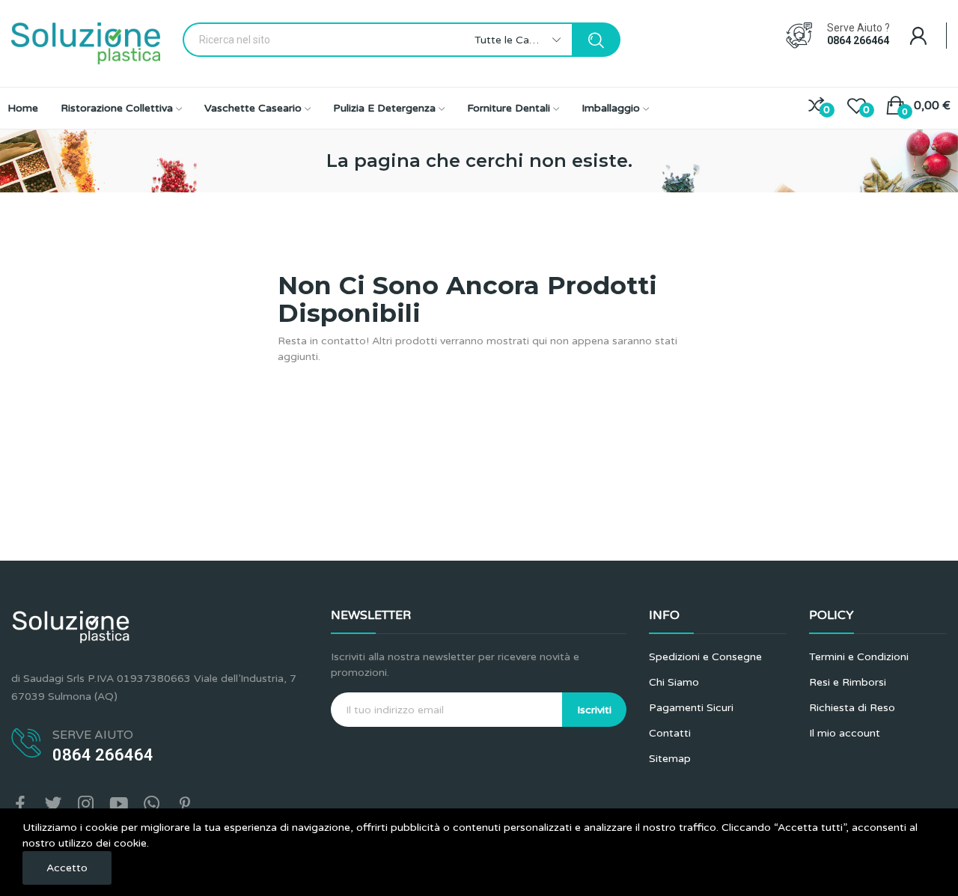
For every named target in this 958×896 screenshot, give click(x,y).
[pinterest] (185, 805)
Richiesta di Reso (852, 707)
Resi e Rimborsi (847, 682)
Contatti (670, 733)
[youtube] (119, 805)
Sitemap (670, 758)
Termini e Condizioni (859, 656)
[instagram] (86, 805)
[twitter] (53, 805)
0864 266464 (858, 40)
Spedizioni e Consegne (705, 656)
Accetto (67, 868)
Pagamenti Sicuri (691, 707)
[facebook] (20, 805)
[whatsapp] (152, 805)
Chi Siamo (674, 682)
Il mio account (844, 733)
